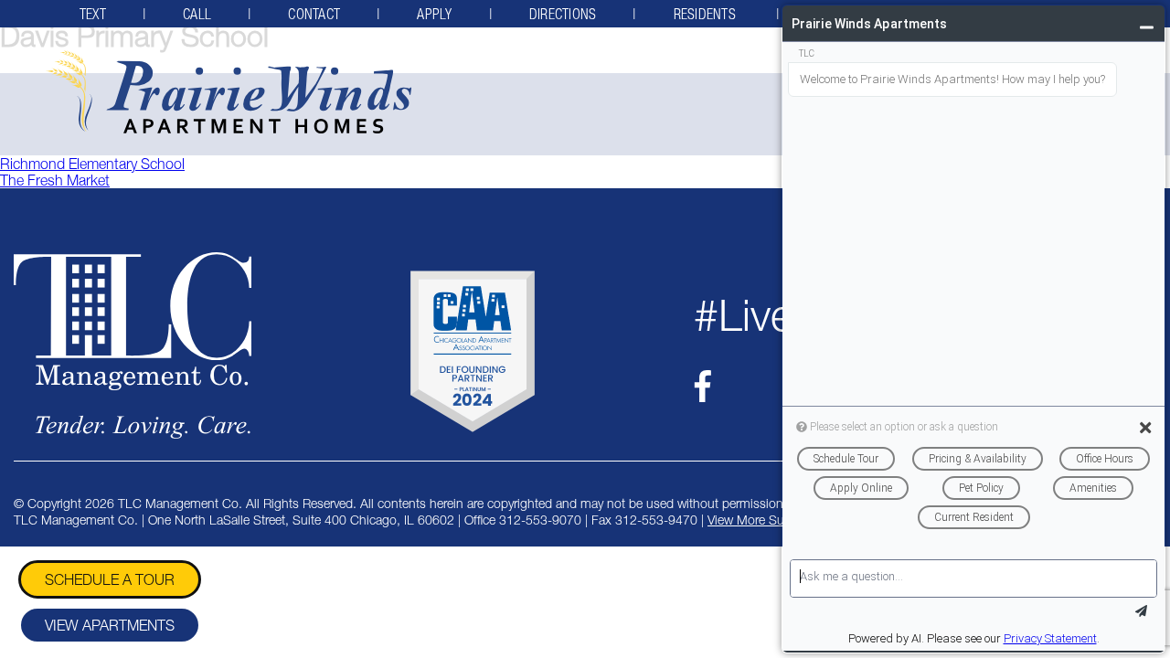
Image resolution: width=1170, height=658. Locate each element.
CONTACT (314, 13)
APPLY (434, 13)
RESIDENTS (707, 13)
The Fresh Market (55, 180)
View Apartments (110, 625)
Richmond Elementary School (92, 163)
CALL (197, 13)
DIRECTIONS (563, 13)
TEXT (93, 13)
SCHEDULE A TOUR (110, 579)
